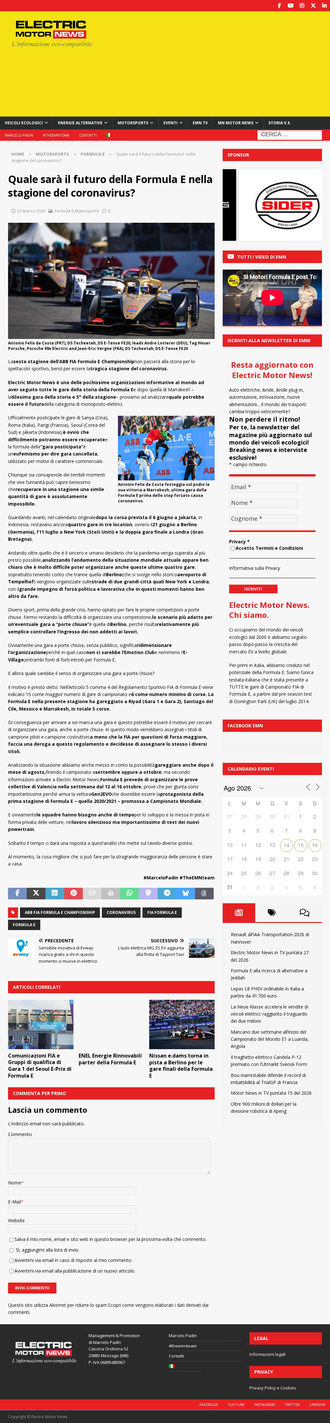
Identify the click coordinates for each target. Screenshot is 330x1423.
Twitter (292, 1404)
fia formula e (162, 912)
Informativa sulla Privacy (254, 568)
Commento (20, 1134)
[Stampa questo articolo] (111, 893)
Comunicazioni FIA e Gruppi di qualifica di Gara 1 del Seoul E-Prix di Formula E (40, 1065)
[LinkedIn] (324, 5)
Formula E (64, 211)
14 (286, 845)
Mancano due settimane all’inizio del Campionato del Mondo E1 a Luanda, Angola (270, 1039)
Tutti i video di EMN (261, 257)
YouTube (236, 1404)
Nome (14, 1183)
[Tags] (271, 912)
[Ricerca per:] (289, 134)
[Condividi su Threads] (204, 893)
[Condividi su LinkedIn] (54, 893)
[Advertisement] (221, 63)
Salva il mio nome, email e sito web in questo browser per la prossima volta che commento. (111, 1239)
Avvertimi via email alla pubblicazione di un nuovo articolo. (75, 1271)
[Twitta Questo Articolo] (36, 893)
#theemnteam (56, 135)
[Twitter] (313, 5)
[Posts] (239, 912)
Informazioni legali (267, 1354)
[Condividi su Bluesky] (185, 893)
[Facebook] (279, 5)
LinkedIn (317, 1404)
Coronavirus (121, 912)
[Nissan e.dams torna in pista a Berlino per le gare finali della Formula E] (182, 1024)
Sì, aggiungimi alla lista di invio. (47, 1250)
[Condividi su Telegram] (167, 893)
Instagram (264, 1404)
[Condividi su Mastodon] (148, 893)
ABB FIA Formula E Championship (60, 912)
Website (16, 1220)
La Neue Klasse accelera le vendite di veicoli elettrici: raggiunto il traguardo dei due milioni (269, 1014)
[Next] (308, 205)
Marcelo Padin (19, 135)
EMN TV (200, 123)
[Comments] (304, 912)
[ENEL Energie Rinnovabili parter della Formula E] (111, 1024)
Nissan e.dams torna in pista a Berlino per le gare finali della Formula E (181, 1065)
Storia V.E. (279, 123)
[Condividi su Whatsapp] (129, 893)
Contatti (88, 135)
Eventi (170, 123)
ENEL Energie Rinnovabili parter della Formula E (110, 1059)
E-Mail (14, 1202)
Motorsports (133, 123)
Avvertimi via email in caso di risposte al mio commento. (73, 1260)
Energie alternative (80, 123)
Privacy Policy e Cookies (272, 1388)
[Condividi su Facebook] (17, 893)
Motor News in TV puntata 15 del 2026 (271, 1093)
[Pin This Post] (73, 893)
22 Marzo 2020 (31, 211)
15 (301, 845)
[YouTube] (290, 5)
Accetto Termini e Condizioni (269, 548)
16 (315, 845)
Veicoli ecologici (24, 123)
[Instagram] (301, 5)
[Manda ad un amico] (92, 893)
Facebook (208, 1404)
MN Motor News (235, 123)
